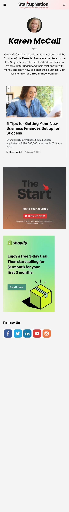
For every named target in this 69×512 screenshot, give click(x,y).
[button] (5, 5)
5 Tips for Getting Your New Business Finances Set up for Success (33, 128)
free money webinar (45, 73)
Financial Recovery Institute (39, 58)
